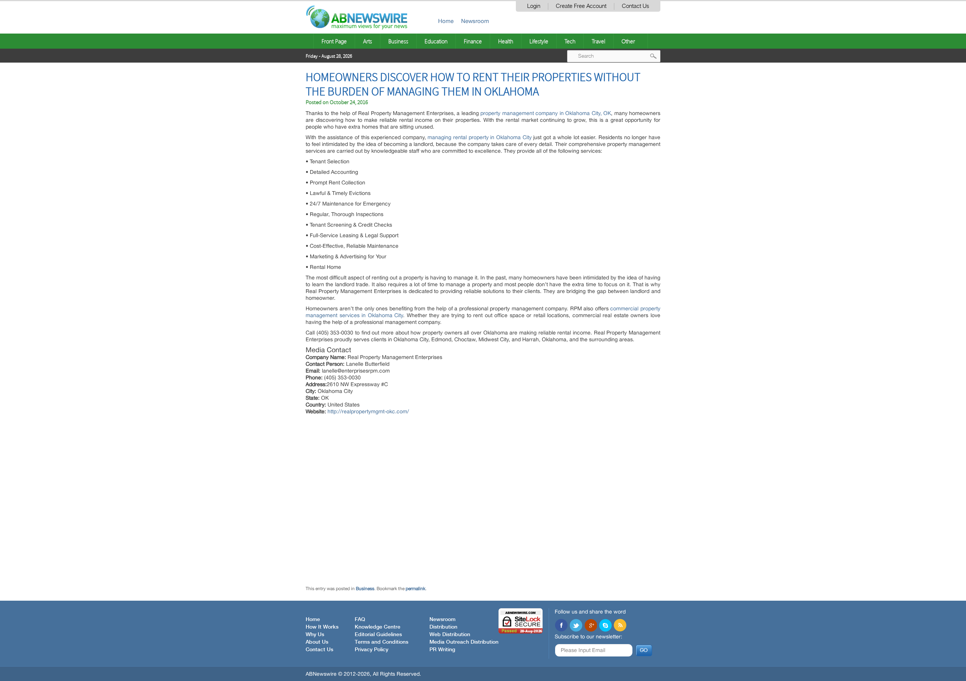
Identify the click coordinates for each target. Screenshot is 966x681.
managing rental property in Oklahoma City (479, 137)
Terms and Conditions (381, 642)
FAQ (360, 619)
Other (628, 41)
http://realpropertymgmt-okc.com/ (368, 411)
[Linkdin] (590, 626)
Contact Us (635, 6)
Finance (473, 41)
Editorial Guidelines (378, 634)
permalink (415, 588)
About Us (317, 642)
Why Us (315, 634)
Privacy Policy (371, 649)
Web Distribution (449, 634)
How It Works (322, 627)
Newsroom (475, 21)
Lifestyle (538, 41)
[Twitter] (575, 626)
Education (436, 41)
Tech (570, 41)
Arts (367, 41)
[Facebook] (561, 626)
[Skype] (605, 626)
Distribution (443, 627)
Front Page (334, 41)
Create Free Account (581, 6)
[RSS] (620, 626)
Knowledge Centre (377, 627)
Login (533, 6)
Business (398, 41)
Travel (598, 41)
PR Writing (442, 649)
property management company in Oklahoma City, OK (545, 113)
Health (505, 41)
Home (446, 21)
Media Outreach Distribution (463, 642)
